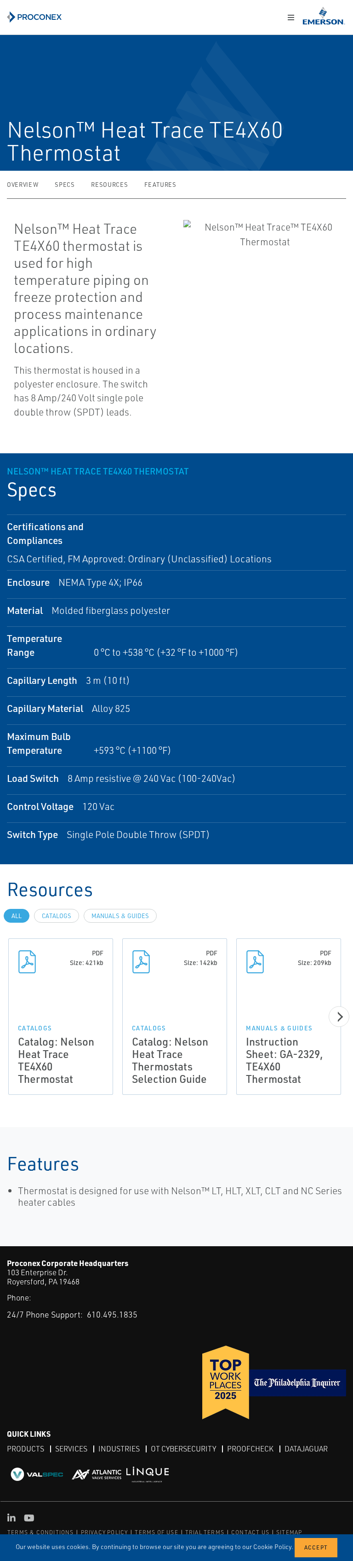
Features (160, 184)
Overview (22, 184)
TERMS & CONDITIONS (40, 1532)
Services (71, 1448)
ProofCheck (250, 1448)
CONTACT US (250, 1532)
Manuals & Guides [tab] (120, 915)
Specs (64, 184)
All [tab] (16, 915)
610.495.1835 (112, 1314)
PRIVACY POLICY (104, 1532)
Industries (119, 1448)
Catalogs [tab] (56, 915)
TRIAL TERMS (204, 1532)
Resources (109, 184)
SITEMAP (289, 1532)
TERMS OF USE (156, 1532)
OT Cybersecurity (183, 1448)
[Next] (339, 1016)
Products (25, 1448)
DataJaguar (306, 1448)
